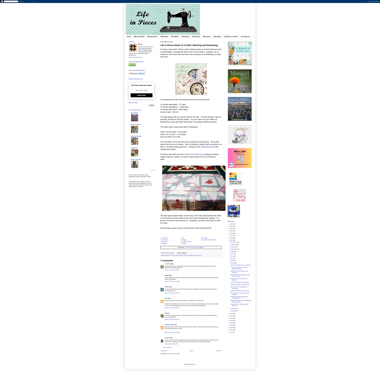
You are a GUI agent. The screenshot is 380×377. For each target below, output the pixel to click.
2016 (230, 318)
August (233, 251)
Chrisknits (165, 240)
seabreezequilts (169, 324)
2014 (230, 323)
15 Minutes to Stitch (169, 255)
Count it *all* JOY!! (136, 159)
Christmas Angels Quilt (180, 255)
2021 (230, 235)
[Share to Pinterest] (186, 253)
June (232, 256)
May (232, 258)
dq (165, 313)
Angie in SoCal (186, 241)
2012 (230, 327)
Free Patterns (245, 36)
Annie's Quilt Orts (136, 124)
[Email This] (178, 253)
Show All (152, 170)
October (233, 247)
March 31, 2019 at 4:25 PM (172, 307)
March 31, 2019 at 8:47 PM (172, 319)
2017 (230, 316)
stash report (198, 255)
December (234, 242)
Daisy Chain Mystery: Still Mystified (240, 282)
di (182, 238)
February (233, 308)
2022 (230, 233)
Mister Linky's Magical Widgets (195, 247)
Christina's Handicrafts (210, 240)
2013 (230, 325)
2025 (230, 226)
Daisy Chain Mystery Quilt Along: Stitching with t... (239, 297)
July (232, 253)
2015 (230, 320)
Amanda (205, 238)
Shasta (184, 240)
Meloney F (165, 241)
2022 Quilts (206, 36)
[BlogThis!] (180, 253)
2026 (230, 224)
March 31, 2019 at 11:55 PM (172, 332)
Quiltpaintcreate (206, 147)
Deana (184, 243)
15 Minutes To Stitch (231, 36)
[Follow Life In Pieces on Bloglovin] (137, 74)
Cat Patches (134, 148)
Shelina (167, 287)
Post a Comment (167, 347)
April (232, 260)
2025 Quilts (175, 36)
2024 (230, 228)
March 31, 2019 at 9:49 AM (172, 270)
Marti (166, 298)
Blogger (193, 364)
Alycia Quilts (134, 113)
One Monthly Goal (197, 154)
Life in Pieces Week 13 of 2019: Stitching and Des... (239, 268)
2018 (230, 314)
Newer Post (164, 350)
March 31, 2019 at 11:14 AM (172, 281)
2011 (230, 330)
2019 (230, 240)
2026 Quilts (164, 36)
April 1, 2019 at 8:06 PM (171, 344)
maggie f (164, 243)
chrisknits (167, 264)
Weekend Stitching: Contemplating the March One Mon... (241, 301)
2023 (230, 231)
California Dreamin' (136, 136)
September (234, 249)
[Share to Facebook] (184, 253)
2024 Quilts (185, 36)
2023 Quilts (196, 36)
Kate (141, 44)
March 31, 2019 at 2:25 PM (172, 293)
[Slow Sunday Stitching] (239, 201)
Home (129, 36)
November (234, 244)
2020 (230, 238)
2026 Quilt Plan (152, 36)
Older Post (218, 350)
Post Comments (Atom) (174, 353)
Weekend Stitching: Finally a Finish (240, 284)
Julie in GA (165, 238)
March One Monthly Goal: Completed (240, 265)
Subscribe (141, 95)
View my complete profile (135, 57)
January (233, 311)
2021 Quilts (217, 36)
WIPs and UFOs (139, 36)
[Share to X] (182, 253)
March (232, 263)
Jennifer (167, 337)
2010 (230, 332)
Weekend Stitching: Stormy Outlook (240, 290)
